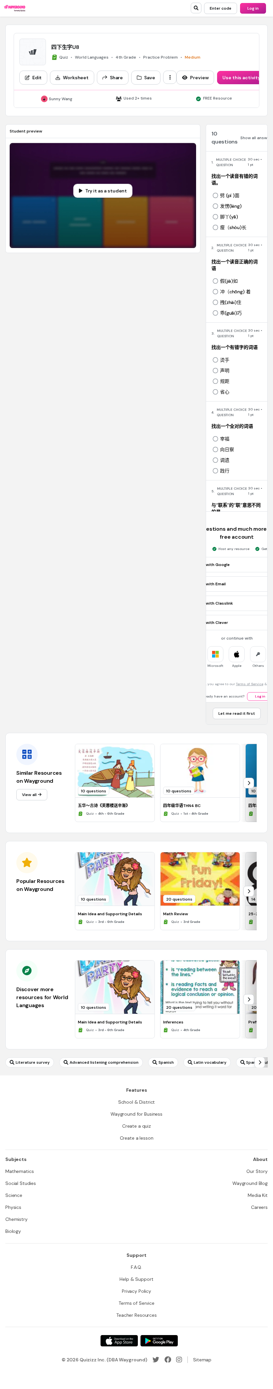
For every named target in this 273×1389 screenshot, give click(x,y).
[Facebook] (167, 1359)
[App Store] (119, 1340)
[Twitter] (155, 1359)
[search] (196, 8)
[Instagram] (179, 1359)
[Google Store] (159, 1340)
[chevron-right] (248, 783)
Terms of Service (249, 684)
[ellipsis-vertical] (169, 77)
